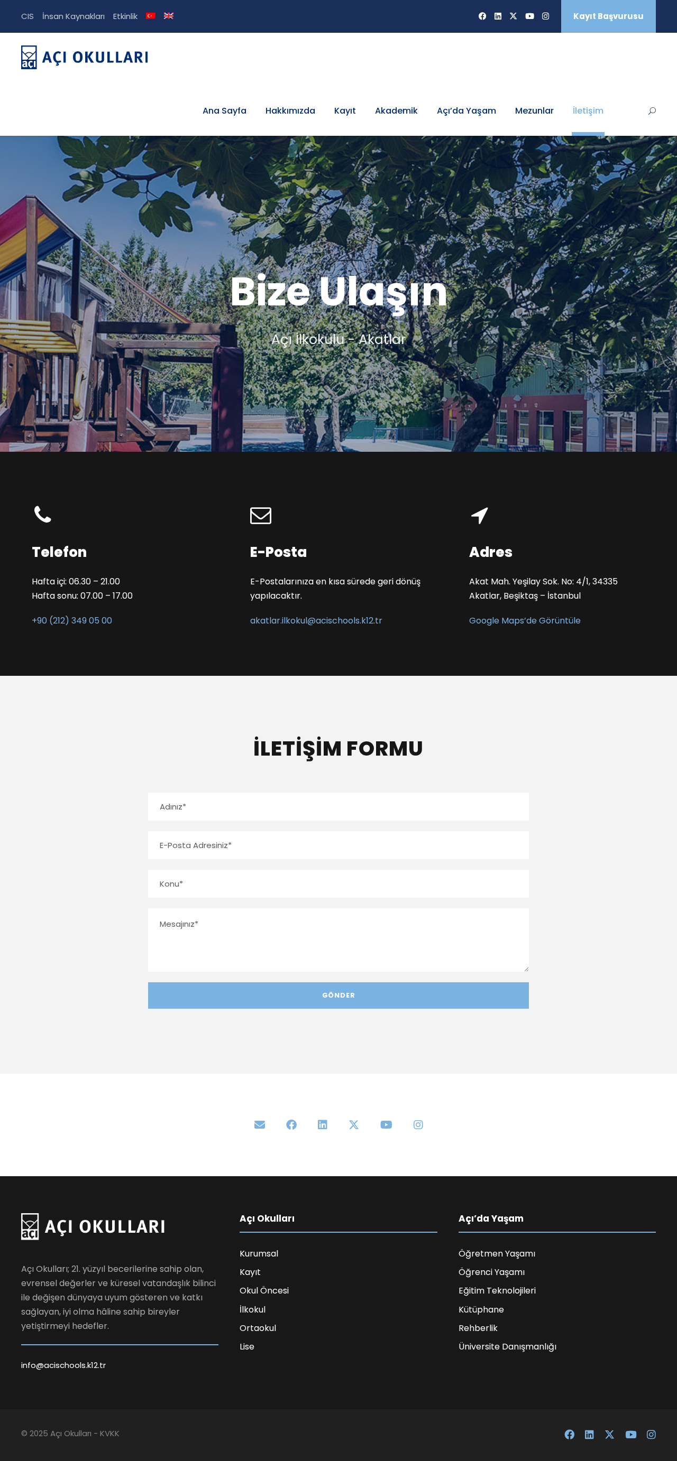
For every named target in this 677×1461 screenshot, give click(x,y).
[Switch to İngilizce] (168, 21)
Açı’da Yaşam (466, 111)
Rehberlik (478, 1328)
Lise (247, 1347)
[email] (259, 1125)
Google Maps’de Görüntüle (525, 621)
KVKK (110, 1433)
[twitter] (513, 16)
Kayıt (345, 111)
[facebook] (483, 16)
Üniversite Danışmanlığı (507, 1347)
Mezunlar (534, 111)
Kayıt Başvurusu (608, 16)
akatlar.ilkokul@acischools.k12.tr (316, 621)
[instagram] (545, 16)
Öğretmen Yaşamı (497, 1254)
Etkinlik (125, 16)
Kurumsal (259, 1254)
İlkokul (253, 1310)
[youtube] (529, 16)
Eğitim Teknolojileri (497, 1291)
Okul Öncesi (264, 1291)
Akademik (396, 111)
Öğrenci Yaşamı (492, 1272)
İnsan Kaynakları (73, 16)
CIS (27, 16)
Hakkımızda (290, 111)
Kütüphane (481, 1310)
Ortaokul (258, 1328)
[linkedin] (498, 16)
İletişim (588, 111)
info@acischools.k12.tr (63, 1365)
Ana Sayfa (224, 111)
